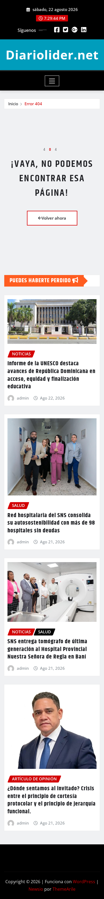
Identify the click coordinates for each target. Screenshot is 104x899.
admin (23, 398)
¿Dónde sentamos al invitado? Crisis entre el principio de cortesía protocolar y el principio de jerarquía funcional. (51, 800)
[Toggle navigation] (52, 81)
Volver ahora (54, 218)
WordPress (84, 882)
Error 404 (33, 103)
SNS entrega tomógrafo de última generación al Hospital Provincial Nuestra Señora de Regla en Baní (47, 649)
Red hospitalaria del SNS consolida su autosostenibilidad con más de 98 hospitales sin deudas (51, 523)
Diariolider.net (52, 54)
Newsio (36, 889)
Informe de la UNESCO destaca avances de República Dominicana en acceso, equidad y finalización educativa (51, 375)
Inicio (13, 103)
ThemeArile (64, 889)
